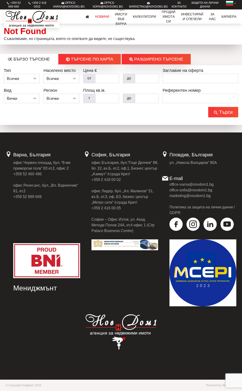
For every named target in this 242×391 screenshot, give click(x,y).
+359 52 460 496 (27, 174)
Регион (50, 90)
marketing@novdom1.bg (190, 196)
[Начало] (87, 16)
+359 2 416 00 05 (106, 208)
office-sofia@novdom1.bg (190, 190)
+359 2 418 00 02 (106, 180)
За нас (212, 16)
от (89, 78)
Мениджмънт (35, 288)
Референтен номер (182, 90)
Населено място (59, 70)
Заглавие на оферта (183, 70)
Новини (102, 16)
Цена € (90, 70)
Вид (8, 90)
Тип (7, 70)
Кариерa (228, 16)
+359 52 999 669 (27, 197)
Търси (225, 112)
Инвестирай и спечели (192, 16)
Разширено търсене (158, 59)
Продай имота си (168, 16)
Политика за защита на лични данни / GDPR (202, 210)
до (129, 78)
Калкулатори (144, 16)
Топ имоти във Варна (121, 17)
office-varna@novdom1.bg (191, 184)
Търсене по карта (91, 59)
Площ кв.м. (94, 90)
